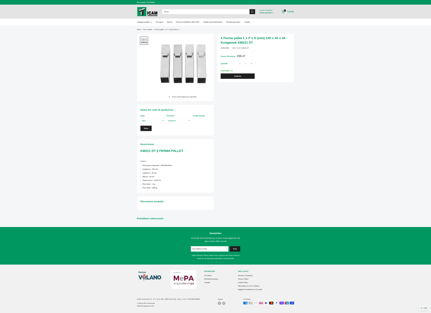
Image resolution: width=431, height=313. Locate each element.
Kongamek (225, 48)
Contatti (247, 22)
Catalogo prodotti (143, 22)
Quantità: (224, 63)
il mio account (266, 13)
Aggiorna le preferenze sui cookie (250, 289)
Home (139, 29)
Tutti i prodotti (147, 29)
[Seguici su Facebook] (219, 303)
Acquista (237, 76)
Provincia (170, 116)
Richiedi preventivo (233, 22)
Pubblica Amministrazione (212, 22)
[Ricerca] (252, 11)
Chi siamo (159, 22)
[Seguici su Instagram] (223, 303)
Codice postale (199, 116)
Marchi (169, 22)
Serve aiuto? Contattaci (146, 2)
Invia (235, 249)
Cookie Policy (243, 282)
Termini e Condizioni (245, 275)
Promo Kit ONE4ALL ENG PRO (187, 22)
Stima (146, 128)
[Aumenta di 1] (251, 63)
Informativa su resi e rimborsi (248, 286)
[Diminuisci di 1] (239, 63)
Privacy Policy (202, 255)
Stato (142, 116)
